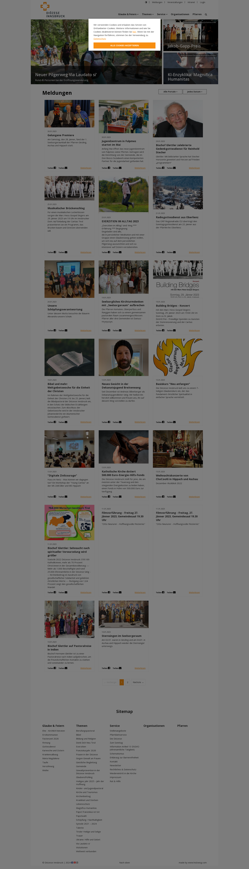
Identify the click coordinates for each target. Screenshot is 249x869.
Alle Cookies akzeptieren (124, 45)
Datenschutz (100, 38)
